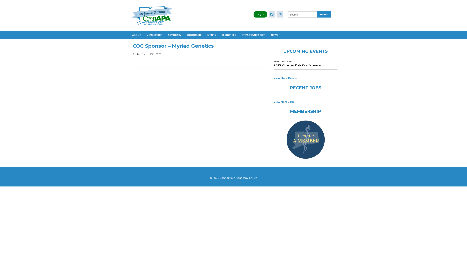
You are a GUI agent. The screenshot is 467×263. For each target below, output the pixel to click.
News (274, 35)
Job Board (194, 35)
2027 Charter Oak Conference (297, 65)
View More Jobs (284, 101)
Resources (228, 35)
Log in (260, 14)
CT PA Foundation (254, 35)
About (136, 35)
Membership (154, 35)
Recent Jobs (305, 87)
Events (211, 35)
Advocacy (174, 35)
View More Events (285, 78)
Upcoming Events (305, 51)
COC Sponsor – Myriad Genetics (173, 46)
